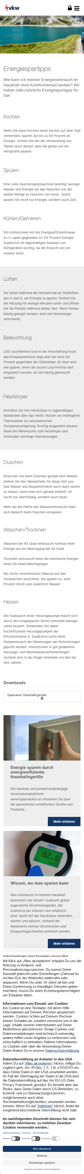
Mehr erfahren (64, 821)
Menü (77, 8)
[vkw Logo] (26, 8)
